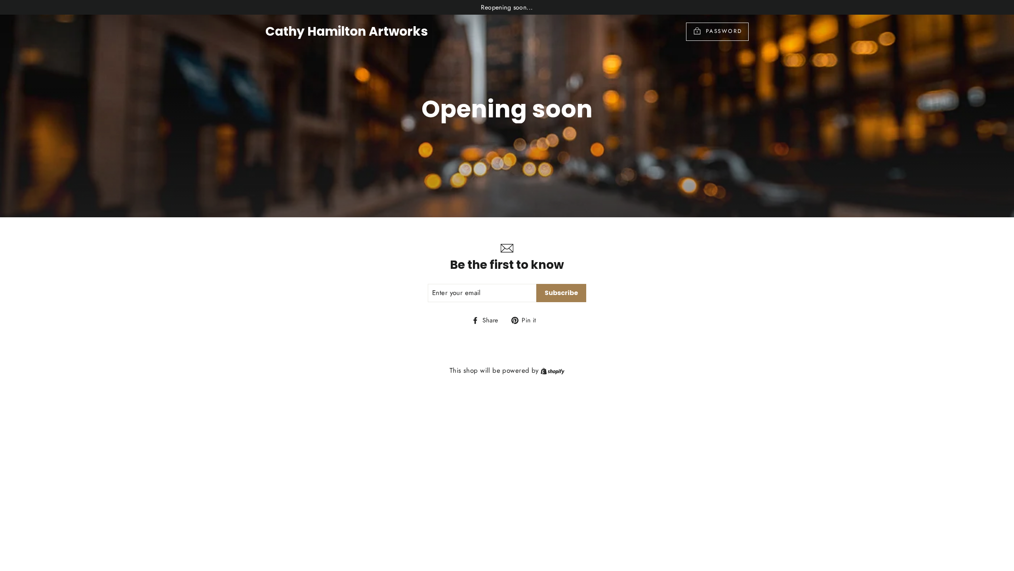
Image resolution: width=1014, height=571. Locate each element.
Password (724, 31)
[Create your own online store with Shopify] (552, 370)
